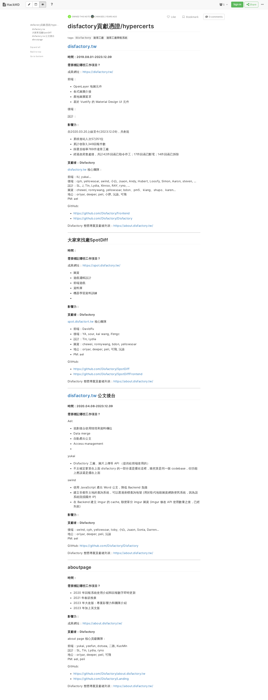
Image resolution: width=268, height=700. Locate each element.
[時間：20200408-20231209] (66, 405)
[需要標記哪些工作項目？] (66, 64)
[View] (42, 4)
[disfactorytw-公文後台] (66, 395)
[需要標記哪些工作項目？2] (66, 414)
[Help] (52, 4)
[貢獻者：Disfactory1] (66, 314)
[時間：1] (66, 577)
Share (252, 4)
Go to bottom (36, 56)
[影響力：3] (66, 616)
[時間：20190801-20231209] (66, 56)
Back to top (35, 51)
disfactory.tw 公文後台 (43, 36)
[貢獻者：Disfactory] (66, 162)
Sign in (237, 4)
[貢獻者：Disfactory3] (66, 631)
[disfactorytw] (66, 46)
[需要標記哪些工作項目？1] (66, 258)
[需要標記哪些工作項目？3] (66, 585)
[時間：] (66, 250)
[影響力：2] (66, 514)
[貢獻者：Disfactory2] (66, 522)
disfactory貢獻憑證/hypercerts (46, 25)
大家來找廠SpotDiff (42, 32)
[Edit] (29, 4)
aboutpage (37, 39)
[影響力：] (66, 124)
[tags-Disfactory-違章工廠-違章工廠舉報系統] (66, 37)
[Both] (35, 4)
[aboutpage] (66, 567)
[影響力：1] (66, 306)
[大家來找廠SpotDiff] (66, 239)
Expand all (35, 47)
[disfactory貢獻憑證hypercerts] (66, 25)
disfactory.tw (38, 29)
